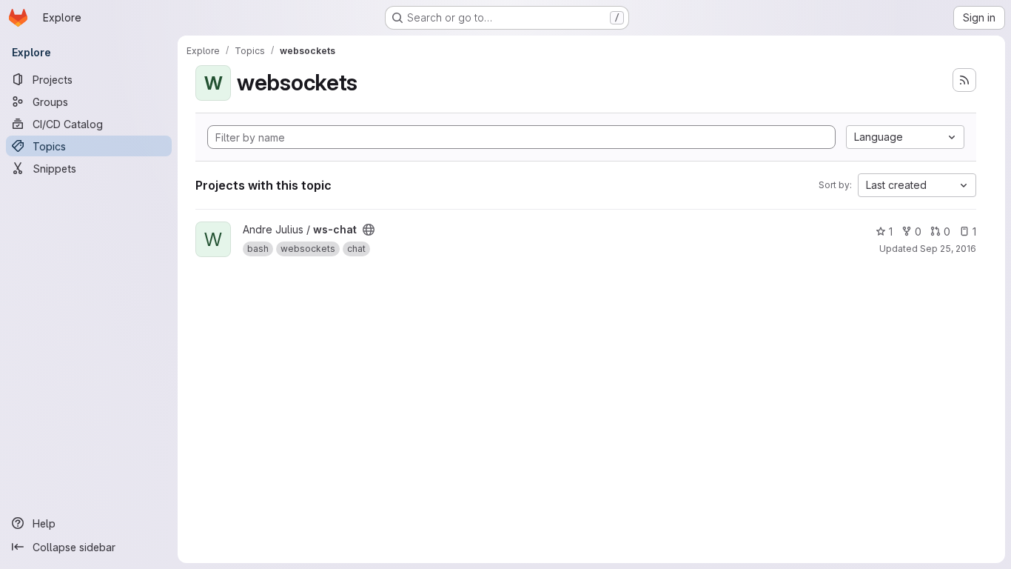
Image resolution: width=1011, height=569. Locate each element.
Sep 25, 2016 (948, 248)
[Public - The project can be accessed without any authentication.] (368, 230)
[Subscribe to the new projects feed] (964, 80)
